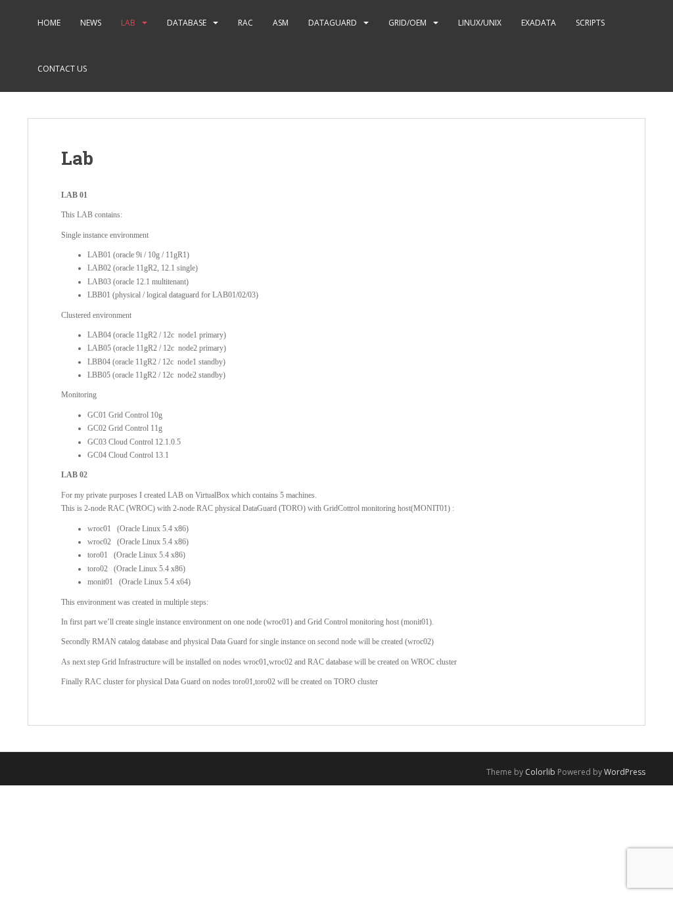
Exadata (538, 22)
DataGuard (332, 22)
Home (48, 22)
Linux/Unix (479, 22)
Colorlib (540, 771)
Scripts (590, 22)
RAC (245, 22)
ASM (281, 22)
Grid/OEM (407, 22)
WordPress (624, 771)
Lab (128, 22)
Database (186, 22)
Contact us (62, 68)
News (90, 22)
